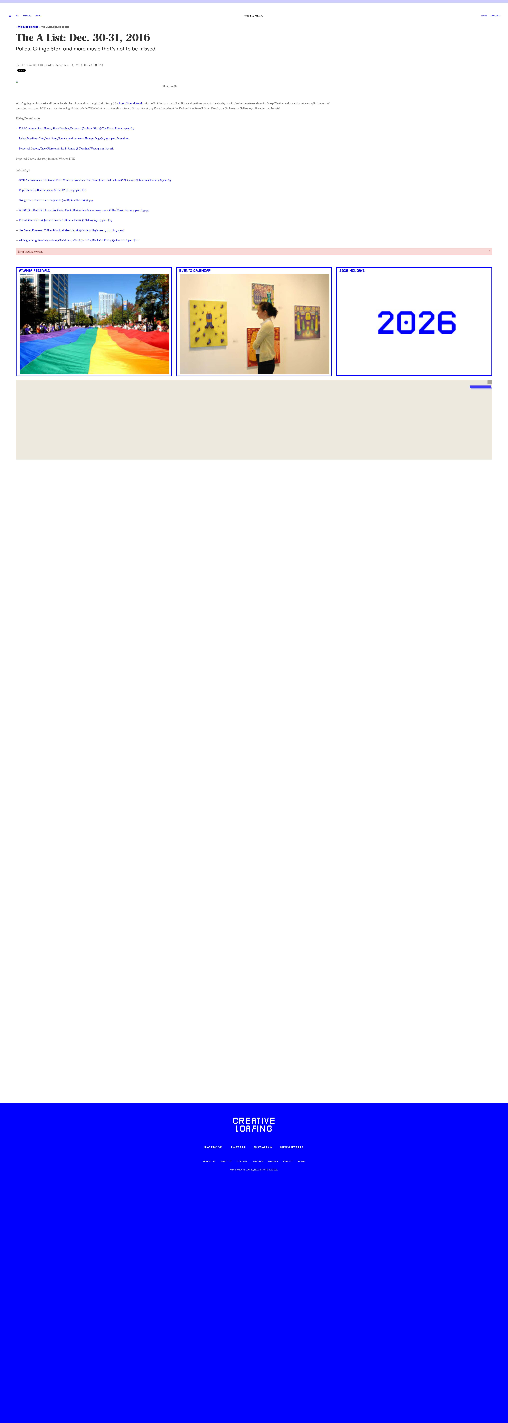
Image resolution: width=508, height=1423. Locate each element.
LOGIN (484, 16)
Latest (38, 16)
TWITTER (238, 1147)
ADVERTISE (209, 1162)
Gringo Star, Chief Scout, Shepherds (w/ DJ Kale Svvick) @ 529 (56, 200)
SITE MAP (258, 1162)
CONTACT (242, 1162)
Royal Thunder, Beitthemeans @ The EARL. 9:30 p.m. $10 (52, 190)
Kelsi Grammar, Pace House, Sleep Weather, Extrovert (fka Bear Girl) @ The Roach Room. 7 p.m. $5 (76, 128)
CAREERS (273, 1162)
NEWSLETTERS (292, 1147)
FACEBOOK (213, 1147)
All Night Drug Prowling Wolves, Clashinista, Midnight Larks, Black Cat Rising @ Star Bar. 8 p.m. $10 (78, 240)
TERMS (301, 1162)
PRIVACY (288, 1162)
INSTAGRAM (263, 1147)
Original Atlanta (254, 16)
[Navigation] (9, 16)
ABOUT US (226, 1162)
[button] (489, 382)
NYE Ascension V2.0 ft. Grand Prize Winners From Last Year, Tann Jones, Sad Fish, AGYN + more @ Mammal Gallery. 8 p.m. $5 (95, 180)
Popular (27, 16)
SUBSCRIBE (495, 16)
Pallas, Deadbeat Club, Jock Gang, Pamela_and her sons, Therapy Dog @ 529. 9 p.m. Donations (74, 138)
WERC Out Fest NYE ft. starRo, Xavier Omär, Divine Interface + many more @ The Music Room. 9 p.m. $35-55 (84, 210)
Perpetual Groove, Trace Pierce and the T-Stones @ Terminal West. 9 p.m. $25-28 (66, 148)
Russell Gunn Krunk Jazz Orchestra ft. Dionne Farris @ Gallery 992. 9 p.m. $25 (65, 220)
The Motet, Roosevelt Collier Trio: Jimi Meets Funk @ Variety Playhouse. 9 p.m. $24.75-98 (71, 230)
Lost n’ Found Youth (131, 103)
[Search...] (17, 16)
